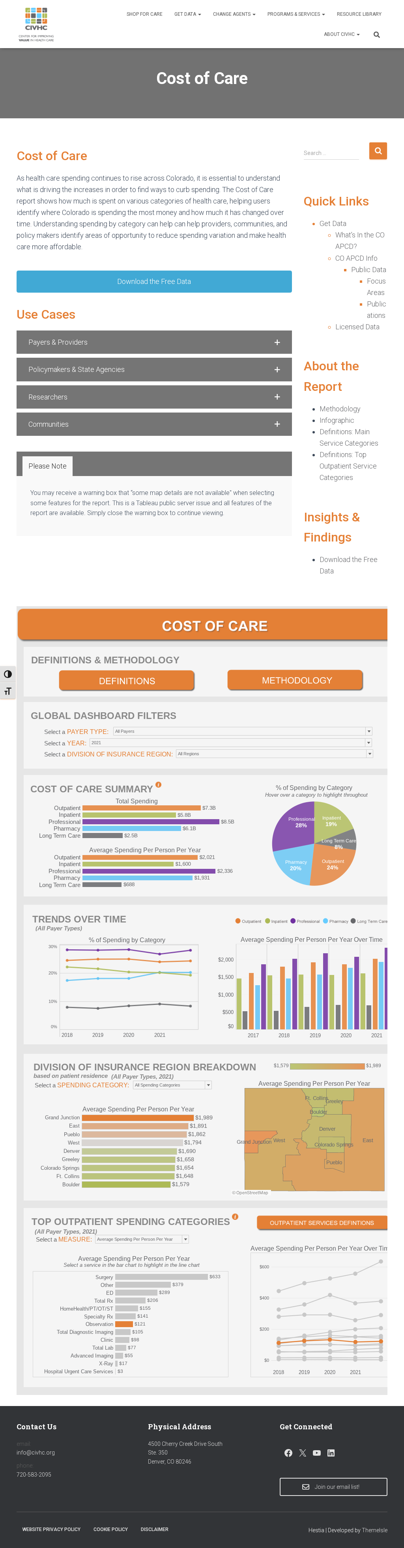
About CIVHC (340, 34)
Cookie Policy (111, 1529)
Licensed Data (357, 327)
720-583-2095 (34, 1474)
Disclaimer (154, 1529)
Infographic (337, 420)
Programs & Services (294, 14)
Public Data (368, 269)
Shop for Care (145, 14)
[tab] (47, 466)
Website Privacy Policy (51, 1529)
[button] (199, 14)
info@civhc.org (36, 1452)
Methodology (340, 409)
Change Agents (232, 14)
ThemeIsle (374, 1530)
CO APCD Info (356, 258)
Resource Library (359, 14)
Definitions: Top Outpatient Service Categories (348, 466)
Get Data (185, 14)
